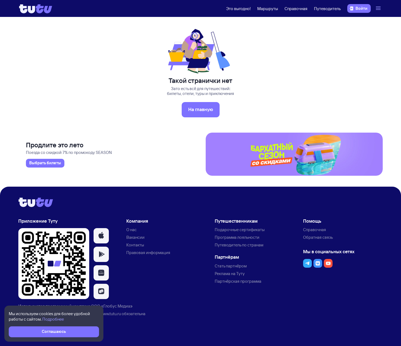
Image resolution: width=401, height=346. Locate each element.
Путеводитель (327, 8)
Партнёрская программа (238, 281)
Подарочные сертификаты (240, 229)
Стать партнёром (231, 266)
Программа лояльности (237, 237)
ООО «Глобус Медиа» (112, 306)
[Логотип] (35, 8)
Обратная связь (318, 237)
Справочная (296, 8)
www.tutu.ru (110, 313)
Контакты (135, 244)
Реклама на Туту (230, 273)
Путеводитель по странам (239, 244)
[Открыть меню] (379, 8)
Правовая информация (148, 252)
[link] (45, 163)
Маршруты (267, 8)
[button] (101, 235)
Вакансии (135, 237)
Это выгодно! (238, 8)
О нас (131, 229)
